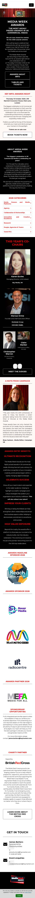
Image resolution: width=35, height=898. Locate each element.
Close (19, 895)
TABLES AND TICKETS (17, 83)
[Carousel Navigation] (17, 366)
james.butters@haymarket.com (20, 738)
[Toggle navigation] (31, 5)
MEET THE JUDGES (17, 371)
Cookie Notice (27, 892)
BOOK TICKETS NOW (17, 135)
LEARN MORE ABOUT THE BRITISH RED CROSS (17, 814)
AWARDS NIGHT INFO (17, 75)
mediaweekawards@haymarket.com (21, 864)
